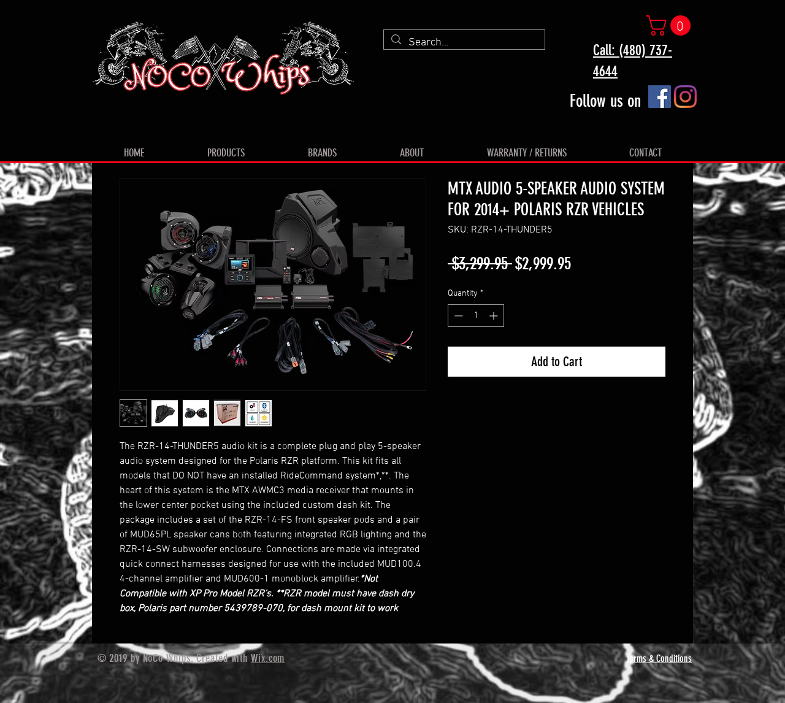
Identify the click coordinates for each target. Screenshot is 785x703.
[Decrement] (457, 315)
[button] (670, 25)
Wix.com (268, 658)
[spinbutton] (476, 315)
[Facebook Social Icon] (659, 96)
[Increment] (494, 315)
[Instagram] (685, 96)
